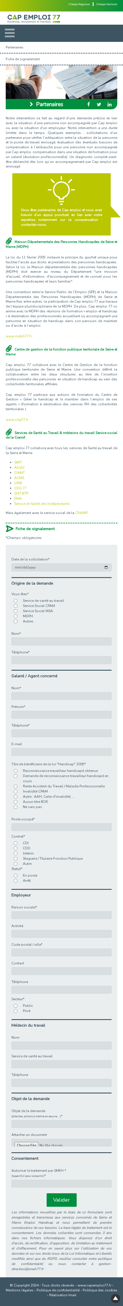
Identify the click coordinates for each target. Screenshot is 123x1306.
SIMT (18, 462)
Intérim (28, 853)
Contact (17, 963)
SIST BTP (21, 493)
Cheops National (106, 4)
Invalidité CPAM (35, 791)
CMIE (18, 483)
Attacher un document (29, 1134)
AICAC (19, 467)
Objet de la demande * (36, 1113)
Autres (28, 621)
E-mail (16, 744)
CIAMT (19, 472)
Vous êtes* (20, 594)
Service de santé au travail (43, 600)
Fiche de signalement (23, 59)
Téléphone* (20, 652)
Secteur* (17, 999)
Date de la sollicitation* (30, 559)
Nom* (16, 633)
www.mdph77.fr (19, 336)
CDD (26, 848)
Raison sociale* (24, 907)
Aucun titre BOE (35, 801)
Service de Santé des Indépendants (42, 503)
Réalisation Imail (62, 1295)
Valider (61, 1199)
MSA (18, 498)
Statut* (16, 869)
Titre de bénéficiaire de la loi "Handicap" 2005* (48, 764)
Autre (27, 863)
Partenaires (14, 47)
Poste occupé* (23, 819)
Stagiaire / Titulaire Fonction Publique (53, 858)
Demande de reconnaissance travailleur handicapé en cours (65, 778)
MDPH (28, 616)
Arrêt (27, 880)
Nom (15, 1037)
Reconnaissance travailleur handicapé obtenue (60, 770)
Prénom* (18, 706)
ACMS (19, 478)
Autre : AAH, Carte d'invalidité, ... (49, 796)
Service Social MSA (38, 611)
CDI (26, 843)
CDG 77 (20, 488)
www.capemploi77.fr (94, 1285)
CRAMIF (81, 513)
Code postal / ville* (26, 944)
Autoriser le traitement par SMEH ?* (38, 1173)
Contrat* (18, 836)
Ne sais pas (32, 807)
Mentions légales (19, 1290)
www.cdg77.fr (17, 419)
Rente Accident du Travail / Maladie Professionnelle (64, 786)
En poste (30, 875)
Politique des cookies (100, 1290)
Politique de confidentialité (58, 1290)
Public (28, 1005)
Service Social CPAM (39, 606)
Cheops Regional (79, 4)
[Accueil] (61, 18)
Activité (17, 926)
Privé (26, 1011)
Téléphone (19, 982)
